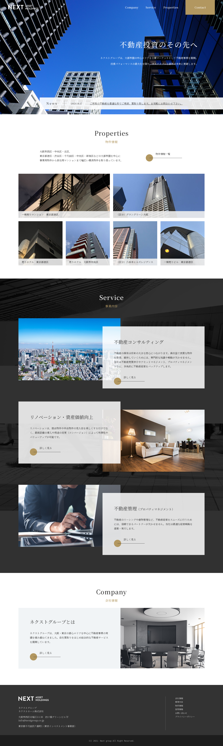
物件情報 (179, 705)
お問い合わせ (181, 713)
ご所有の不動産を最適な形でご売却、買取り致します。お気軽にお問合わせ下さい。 (136, 103)
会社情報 (179, 698)
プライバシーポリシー (185, 716)
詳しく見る (130, 377)
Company (131, 7)
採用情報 (179, 709)
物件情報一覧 (163, 154)
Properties (170, 7)
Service (151, 7)
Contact (200, 7)
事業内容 (179, 701)
